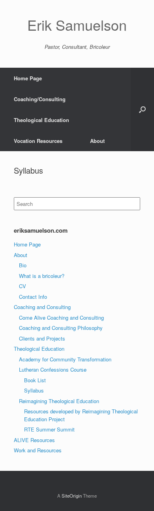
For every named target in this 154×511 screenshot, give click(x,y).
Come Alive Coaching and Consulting (61, 317)
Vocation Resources (38, 140)
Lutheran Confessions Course (52, 369)
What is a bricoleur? (41, 276)
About (97, 140)
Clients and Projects (42, 338)
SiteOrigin (72, 495)
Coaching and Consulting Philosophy (61, 327)
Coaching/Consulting (40, 99)
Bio (22, 265)
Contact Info (33, 296)
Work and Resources (38, 450)
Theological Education (41, 120)
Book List (35, 380)
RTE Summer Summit (49, 429)
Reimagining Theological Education (59, 401)
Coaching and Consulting (42, 307)
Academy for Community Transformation (65, 359)
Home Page (28, 78)
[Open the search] (142, 109)
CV (22, 286)
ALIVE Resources (34, 440)
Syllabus (34, 390)
